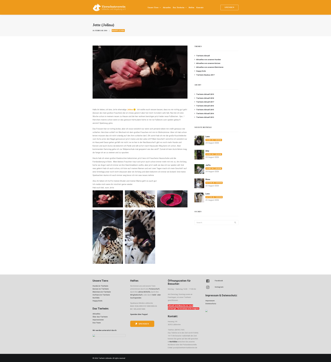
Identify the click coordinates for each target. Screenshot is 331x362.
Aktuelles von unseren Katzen (208, 63)
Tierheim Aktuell (203, 56)
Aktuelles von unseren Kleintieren (209, 67)
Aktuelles (167, 8)
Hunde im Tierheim (213, 140)
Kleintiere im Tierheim (102, 292)
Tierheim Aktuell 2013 (205, 117)
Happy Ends (118, 30)
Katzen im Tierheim (214, 183)
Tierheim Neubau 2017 (205, 75)
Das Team (97, 323)
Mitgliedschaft (136, 295)
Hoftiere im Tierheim (101, 295)
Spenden (144, 324)
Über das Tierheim (100, 317)
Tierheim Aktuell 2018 (205, 98)
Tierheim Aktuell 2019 (205, 94)
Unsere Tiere (153, 8)
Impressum (210, 301)
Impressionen (98, 320)
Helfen (191, 8)
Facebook (219, 281)
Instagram (219, 287)
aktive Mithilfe (144, 292)
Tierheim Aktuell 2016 (205, 106)
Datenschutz (210, 304)
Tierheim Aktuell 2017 (205, 102)
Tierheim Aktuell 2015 (205, 110)
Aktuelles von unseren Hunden (208, 60)
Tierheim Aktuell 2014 (205, 113)
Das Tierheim (178, 8)
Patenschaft (154, 289)
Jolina (130, 109)
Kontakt (200, 8)
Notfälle (96, 298)
